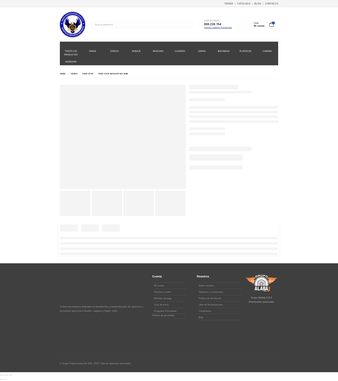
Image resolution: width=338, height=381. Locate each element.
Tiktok (275, 363)
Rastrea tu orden (162, 292)
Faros (92, 51)
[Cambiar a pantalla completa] (4, 375)
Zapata (202, 51)
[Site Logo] (72, 24)
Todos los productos (71, 53)
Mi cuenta (159, 285)
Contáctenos (205, 311)
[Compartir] (7, 375)
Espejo (114, 51)
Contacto (271, 3)
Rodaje (136, 51)
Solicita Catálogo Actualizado (218, 27)
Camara (267, 51)
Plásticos (245, 51)
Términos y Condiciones (211, 292)
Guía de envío (161, 304)
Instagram (268, 363)
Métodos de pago (163, 298)
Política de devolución (210, 298)
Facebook (261, 363)
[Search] (189, 25)
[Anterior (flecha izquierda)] (1, 379)
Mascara (158, 51)
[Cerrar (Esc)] (11, 375)
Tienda (228, 3)
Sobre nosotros (206, 285)
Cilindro (180, 51)
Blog (257, 3)
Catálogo (243, 3)
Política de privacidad (163, 315)
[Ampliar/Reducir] (1, 375)
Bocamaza (224, 51)
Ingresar (70, 62)
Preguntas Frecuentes (165, 311)
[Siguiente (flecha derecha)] (4, 379)
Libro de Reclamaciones (211, 304)
